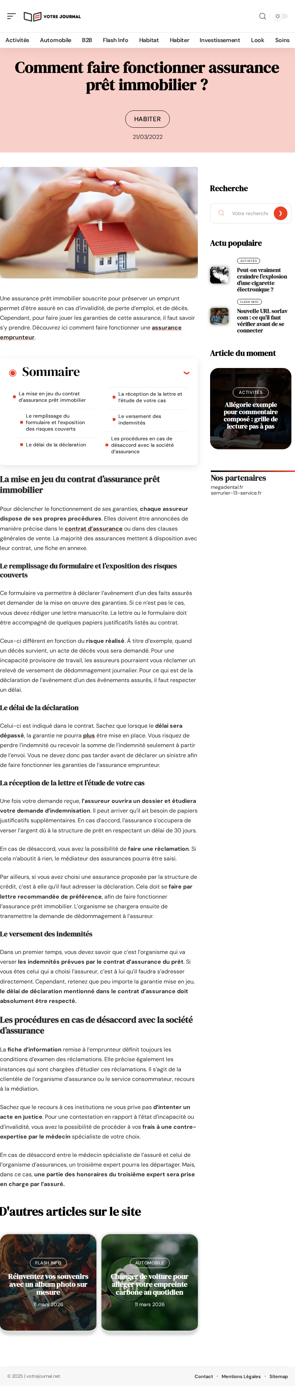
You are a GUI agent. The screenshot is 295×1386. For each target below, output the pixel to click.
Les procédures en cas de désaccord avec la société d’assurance (142, 445)
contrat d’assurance (94, 528)
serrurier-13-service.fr (236, 493)
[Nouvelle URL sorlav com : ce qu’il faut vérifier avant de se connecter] (219, 316)
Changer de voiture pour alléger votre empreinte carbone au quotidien (150, 1284)
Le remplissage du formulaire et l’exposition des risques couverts (55, 422)
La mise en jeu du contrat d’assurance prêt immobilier (52, 396)
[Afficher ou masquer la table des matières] (134, 372)
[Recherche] (263, 16)
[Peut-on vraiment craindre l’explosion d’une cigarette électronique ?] (219, 275)
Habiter (147, 119)
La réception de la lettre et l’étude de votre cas (150, 397)
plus (89, 735)
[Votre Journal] (51, 16)
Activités (248, 261)
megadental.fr (227, 487)
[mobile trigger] (13, 16)
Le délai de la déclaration (56, 444)
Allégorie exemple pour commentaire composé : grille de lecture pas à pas (251, 415)
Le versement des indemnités (139, 419)
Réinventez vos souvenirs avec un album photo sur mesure (48, 1284)
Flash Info (48, 1263)
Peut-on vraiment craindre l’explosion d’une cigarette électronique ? (262, 279)
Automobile (149, 1263)
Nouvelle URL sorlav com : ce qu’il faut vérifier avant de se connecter (262, 320)
